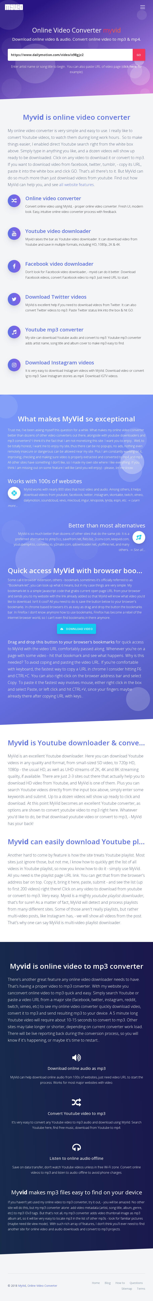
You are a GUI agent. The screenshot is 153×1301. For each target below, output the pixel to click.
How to (120, 1283)
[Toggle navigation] (142, 7)
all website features (76, 184)
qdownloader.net (84, 544)
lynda (108, 500)
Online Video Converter (42, 1285)
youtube (62, 495)
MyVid (22, 1285)
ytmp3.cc (55, 539)
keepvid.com (120, 539)
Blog (108, 1283)
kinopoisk (97, 500)
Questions (136, 1283)
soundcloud (49, 500)
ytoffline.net (106, 544)
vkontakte (116, 495)
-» (137, 550)
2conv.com (102, 539)
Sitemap (127, 1288)
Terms (141, 1288)
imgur (85, 500)
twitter (88, 495)
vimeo (138, 495)
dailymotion (32, 500)
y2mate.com (62, 544)
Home (96, 1283)
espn (117, 500)
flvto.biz (88, 539)
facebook (75, 495)
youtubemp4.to (24, 544)
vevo (62, 500)
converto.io (44, 544)
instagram (101, 495)
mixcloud (73, 500)
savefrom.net (72, 539)
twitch (129, 495)
